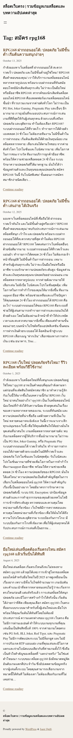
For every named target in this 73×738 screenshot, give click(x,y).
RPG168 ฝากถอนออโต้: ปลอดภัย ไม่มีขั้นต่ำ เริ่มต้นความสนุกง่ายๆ (36, 52)
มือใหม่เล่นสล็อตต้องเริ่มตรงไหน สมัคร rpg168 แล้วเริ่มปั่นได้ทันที (34, 551)
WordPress (30, 729)
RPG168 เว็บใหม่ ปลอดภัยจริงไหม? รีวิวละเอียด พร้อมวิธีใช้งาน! (35, 364)
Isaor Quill (45, 729)
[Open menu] (5, 22)
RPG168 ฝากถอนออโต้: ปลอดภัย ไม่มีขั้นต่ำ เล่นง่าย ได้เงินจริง (36, 203)
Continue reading (13, 189)
